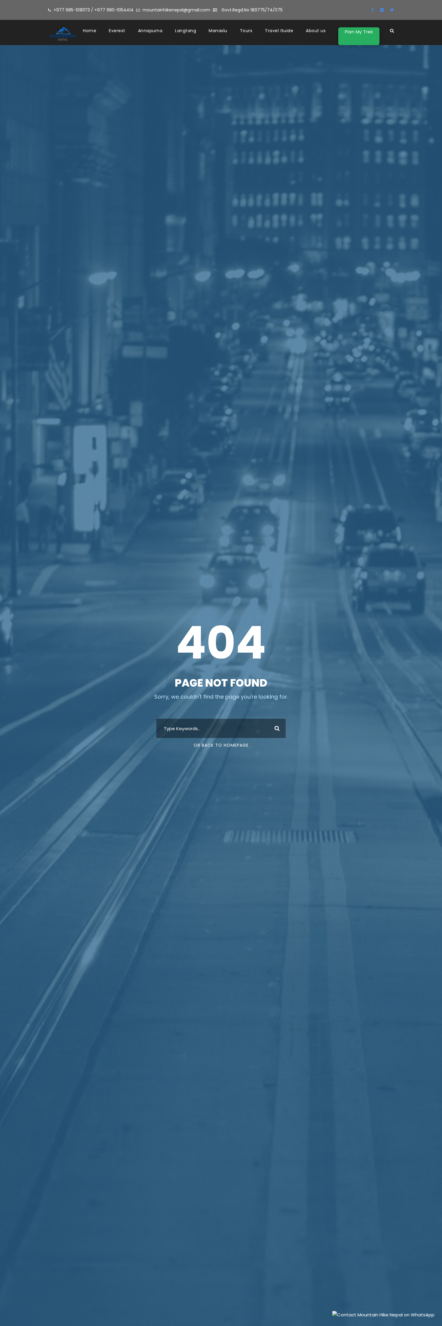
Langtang (185, 31)
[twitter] (392, 10)
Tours (246, 31)
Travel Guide (279, 31)
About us (316, 31)
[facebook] (372, 10)
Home (89, 31)
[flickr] (382, 10)
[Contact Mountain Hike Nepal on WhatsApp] (383, 1314)
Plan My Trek (359, 32)
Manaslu (218, 31)
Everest (117, 31)
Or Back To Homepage (221, 745)
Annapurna (150, 31)
